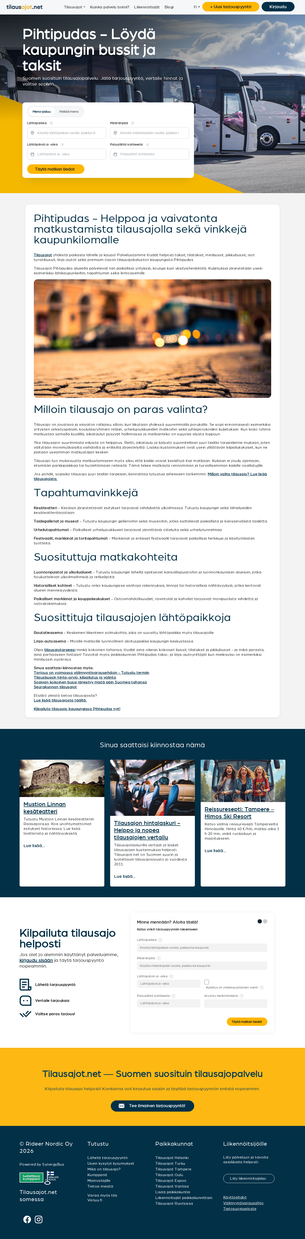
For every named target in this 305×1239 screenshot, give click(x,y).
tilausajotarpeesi (59, 650)
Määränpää (148, 958)
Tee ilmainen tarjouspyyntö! (159, 1106)
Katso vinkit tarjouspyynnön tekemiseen (167, 929)
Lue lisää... (35, 845)
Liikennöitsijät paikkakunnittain (183, 1198)
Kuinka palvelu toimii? (110, 7)
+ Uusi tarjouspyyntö (231, 6)
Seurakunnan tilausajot (55, 687)
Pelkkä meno (69, 111)
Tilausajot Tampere (173, 1169)
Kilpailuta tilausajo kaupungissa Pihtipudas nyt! (77, 709)
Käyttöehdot (235, 1197)
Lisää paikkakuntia (172, 1192)
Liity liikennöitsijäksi (251, 1178)
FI (195, 7)
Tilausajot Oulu (169, 1175)
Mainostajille (98, 1181)
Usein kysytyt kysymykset (110, 1163)
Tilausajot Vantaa (172, 1186)
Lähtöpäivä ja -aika (154, 976)
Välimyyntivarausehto (243, 1203)
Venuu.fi (94, 1200)
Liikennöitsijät (147, 7)
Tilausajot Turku (170, 1163)
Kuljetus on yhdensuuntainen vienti (234, 987)
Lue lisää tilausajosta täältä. (60, 700)
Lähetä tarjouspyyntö (107, 1158)
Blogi (169, 7)
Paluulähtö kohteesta (155, 996)
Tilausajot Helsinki (171, 1158)
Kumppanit (97, 1175)
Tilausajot (73, 7)
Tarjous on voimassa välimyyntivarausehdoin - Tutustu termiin (91, 673)
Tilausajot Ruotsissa (174, 1203)
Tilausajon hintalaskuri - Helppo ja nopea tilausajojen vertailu (147, 830)
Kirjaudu (278, 6)
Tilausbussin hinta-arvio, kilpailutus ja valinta (75, 677)
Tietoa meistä (100, 1186)
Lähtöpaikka (149, 940)
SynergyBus (53, 1164)
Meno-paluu (42, 111)
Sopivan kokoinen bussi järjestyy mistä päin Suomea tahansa (90, 682)
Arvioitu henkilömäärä (223, 996)
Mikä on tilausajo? (104, 1169)
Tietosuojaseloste (239, 1209)
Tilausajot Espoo (171, 1181)
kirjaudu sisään (36, 960)
